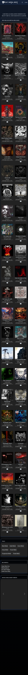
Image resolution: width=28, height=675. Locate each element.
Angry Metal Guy (6, 566)
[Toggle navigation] (23, 2)
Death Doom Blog (6, 571)
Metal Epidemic (5, 568)
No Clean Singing (6, 569)
